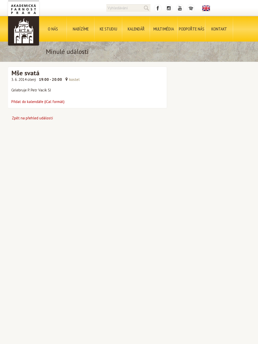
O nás (53, 29)
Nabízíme (81, 29)
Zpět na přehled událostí (32, 118)
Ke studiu (108, 29)
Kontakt (219, 29)
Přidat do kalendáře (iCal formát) (37, 101)
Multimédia (163, 29)
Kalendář (136, 29)
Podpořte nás (191, 29)
